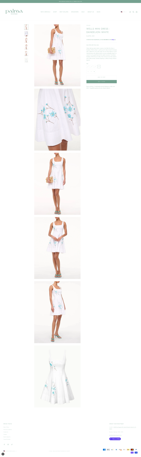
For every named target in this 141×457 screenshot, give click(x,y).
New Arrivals (45, 12)
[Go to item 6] (26, 60)
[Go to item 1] (26, 27)
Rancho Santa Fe (7, 437)
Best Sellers (64, 12)
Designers (75, 12)
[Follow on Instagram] (8, 444)
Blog (98, 12)
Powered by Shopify (65, 451)
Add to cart (101, 77)
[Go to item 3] (26, 40)
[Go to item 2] (26, 33)
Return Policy (6, 427)
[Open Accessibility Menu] (2, 454)
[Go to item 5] (26, 53)
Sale (83, 12)
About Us (91, 12)
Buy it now (101, 81)
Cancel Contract (7, 439)
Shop (55, 12)
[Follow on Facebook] (4, 444)
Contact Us (6, 432)
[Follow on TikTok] (12, 444)
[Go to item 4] (26, 47)
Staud (88, 25)
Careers (5, 434)
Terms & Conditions (8, 429)
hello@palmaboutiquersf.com (115, 435)
